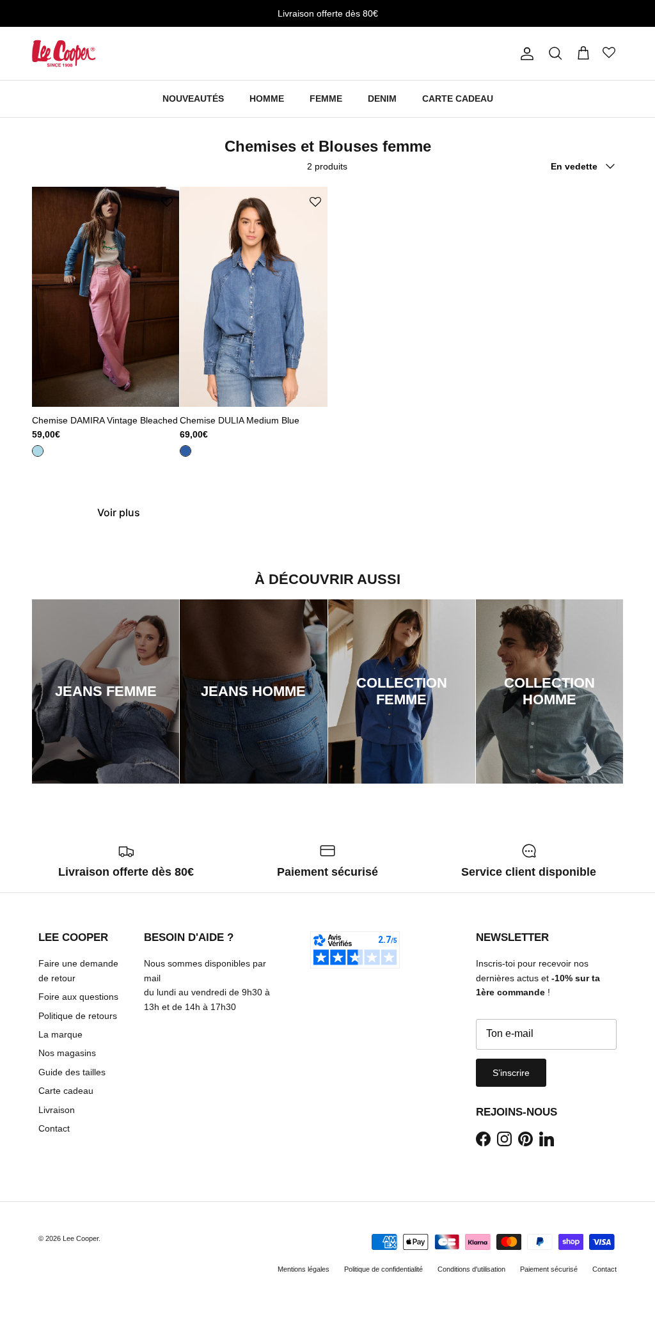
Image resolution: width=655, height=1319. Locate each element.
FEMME (326, 98)
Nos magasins (67, 1053)
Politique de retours (77, 1016)
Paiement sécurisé (549, 1269)
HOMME (266, 98)
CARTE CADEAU (457, 98)
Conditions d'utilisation (471, 1269)
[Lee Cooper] (64, 53)
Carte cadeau (65, 1091)
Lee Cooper (81, 1238)
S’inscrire (511, 1073)
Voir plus (118, 512)
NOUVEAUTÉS (193, 98)
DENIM (382, 98)
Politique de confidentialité (383, 1269)
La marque (60, 1034)
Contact (54, 1128)
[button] (167, 202)
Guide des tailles (72, 1072)
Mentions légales (303, 1269)
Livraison (56, 1110)
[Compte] (524, 53)
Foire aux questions (78, 996)
